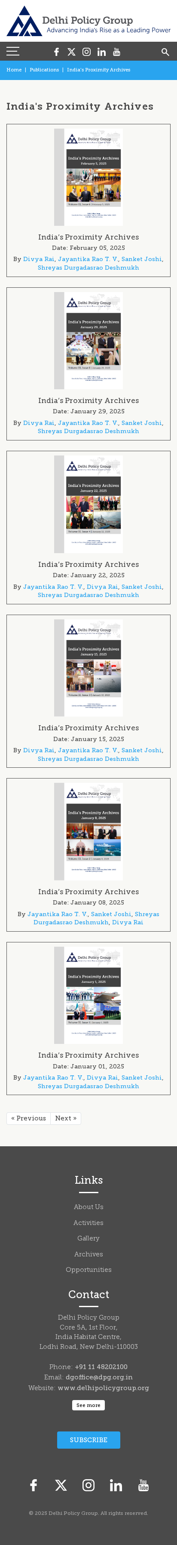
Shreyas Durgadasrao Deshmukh (88, 267)
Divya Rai (39, 259)
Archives (88, 1255)
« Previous (28, 1118)
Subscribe (88, 1440)
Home (13, 70)
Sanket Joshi (142, 259)
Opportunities (89, 1270)
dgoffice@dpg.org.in (99, 1377)
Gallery (88, 1239)
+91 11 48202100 (101, 1367)
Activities (88, 1223)
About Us (89, 1207)
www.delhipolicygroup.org (103, 1388)
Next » (65, 1118)
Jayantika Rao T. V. (88, 259)
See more (88, 1405)
